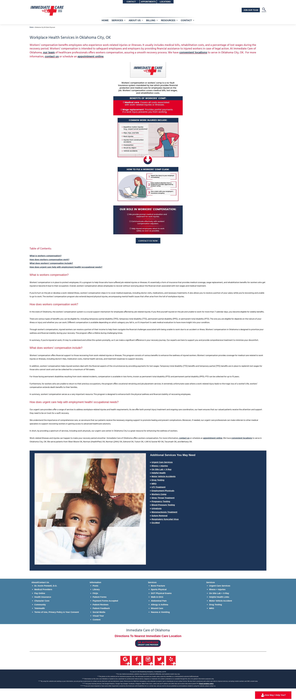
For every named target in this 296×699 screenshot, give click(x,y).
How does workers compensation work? (49, 259)
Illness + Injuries (160, 466)
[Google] (125, 660)
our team (49, 52)
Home (32, 27)
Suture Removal (159, 516)
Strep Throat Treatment (163, 498)
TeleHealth (39, 608)
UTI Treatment (158, 487)
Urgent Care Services (162, 462)
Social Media (99, 612)
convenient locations (193, 52)
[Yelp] (170, 660)
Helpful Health (159, 473)
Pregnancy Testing (161, 501)
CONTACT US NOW (148, 241)
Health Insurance (42, 597)
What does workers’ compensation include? (51, 263)
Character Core (41, 601)
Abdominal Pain (159, 601)
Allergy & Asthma (159, 604)
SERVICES (117, 20)
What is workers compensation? (46, 256)
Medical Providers (43, 589)
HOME (105, 20)
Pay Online (39, 593)
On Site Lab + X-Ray (161, 469)
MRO (154, 483)
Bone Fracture (158, 586)
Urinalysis (157, 508)
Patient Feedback (101, 608)
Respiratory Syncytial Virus (165, 519)
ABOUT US (135, 20)
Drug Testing (158, 480)
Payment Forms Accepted (105, 601)
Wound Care (157, 608)
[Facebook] (136, 660)
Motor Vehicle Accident (220, 601)
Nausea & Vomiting (160, 612)
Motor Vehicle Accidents (164, 476)
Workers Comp (159, 494)
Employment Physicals (163, 491)
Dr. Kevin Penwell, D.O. (45, 586)
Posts (95, 586)
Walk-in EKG (157, 597)
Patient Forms (99, 597)
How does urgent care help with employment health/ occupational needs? (66, 267)
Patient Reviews (100, 604)
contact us (52, 56)
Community (40, 604)
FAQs (95, 593)
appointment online (90, 56)
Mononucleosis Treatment (164, 512)
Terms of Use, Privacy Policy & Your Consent (56, 612)
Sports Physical (158, 589)
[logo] (47, 10)
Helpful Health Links (219, 597)
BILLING (150, 20)
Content (96, 619)
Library (96, 589)
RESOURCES (168, 20)
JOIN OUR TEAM (250, 10)
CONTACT (186, 20)
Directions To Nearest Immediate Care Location (148, 636)
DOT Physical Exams (161, 593)
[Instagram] (148, 660)
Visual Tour (98, 616)
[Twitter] (159, 660)
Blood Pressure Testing (163, 505)
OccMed (156, 523)
